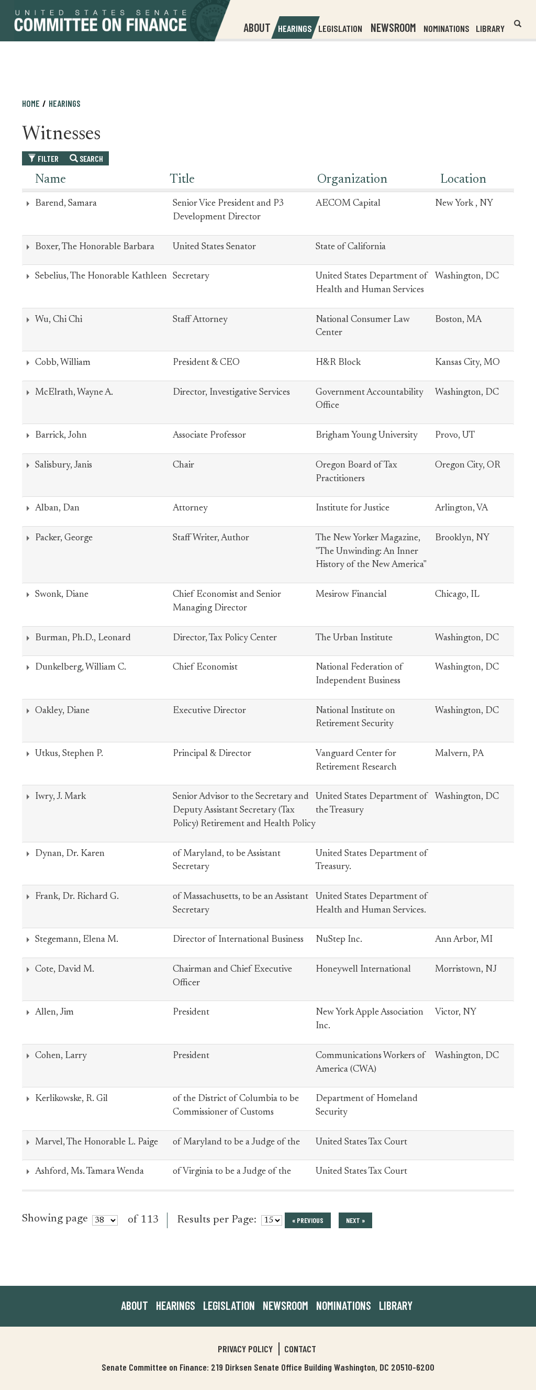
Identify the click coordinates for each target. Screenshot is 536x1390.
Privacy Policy (245, 1348)
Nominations (446, 28)
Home (31, 103)
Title (182, 179)
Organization (352, 179)
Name (50, 179)
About (134, 1305)
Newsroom (285, 1305)
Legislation (340, 28)
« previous (307, 1220)
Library (490, 28)
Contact (300, 1348)
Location (463, 179)
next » (355, 1220)
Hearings (295, 28)
